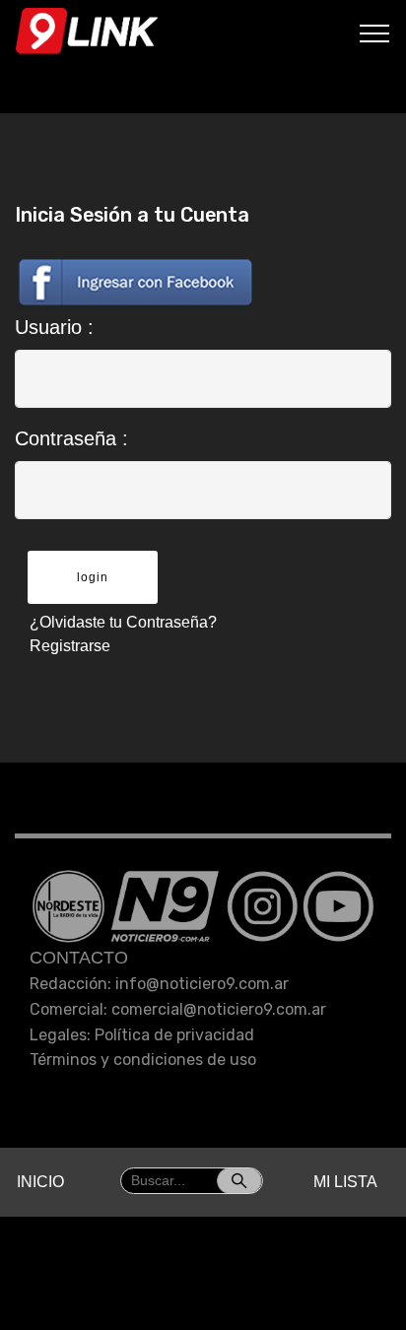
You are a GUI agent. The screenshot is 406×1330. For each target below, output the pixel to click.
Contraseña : (71, 438)
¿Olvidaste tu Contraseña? (123, 622)
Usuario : (54, 327)
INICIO (40, 1181)
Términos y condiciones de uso (143, 1059)
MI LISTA (345, 1181)
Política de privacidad (174, 1035)
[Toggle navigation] (375, 32)
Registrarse (70, 645)
